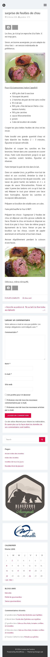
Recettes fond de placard (14, 466)
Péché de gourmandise (13, 597)
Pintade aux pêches (31, 637)
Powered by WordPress (15, 652)
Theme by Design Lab (35, 652)
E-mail (8, 374)
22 (7, 576)
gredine (23, 17)
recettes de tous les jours (14, 462)
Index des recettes (12, 458)
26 (30, 576)
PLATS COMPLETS (13, 298)
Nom (7, 364)
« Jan (6, 580)
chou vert (28, 298)
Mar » (11, 580)
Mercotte (8, 593)
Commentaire (11, 332)
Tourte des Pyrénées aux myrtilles (29, 615)
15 (7, 571)
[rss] (3, 5)
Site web (8, 384)
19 (29, 571)
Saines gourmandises (13, 601)
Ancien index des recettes (14, 453)
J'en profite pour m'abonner (18, 395)
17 (18, 571)
